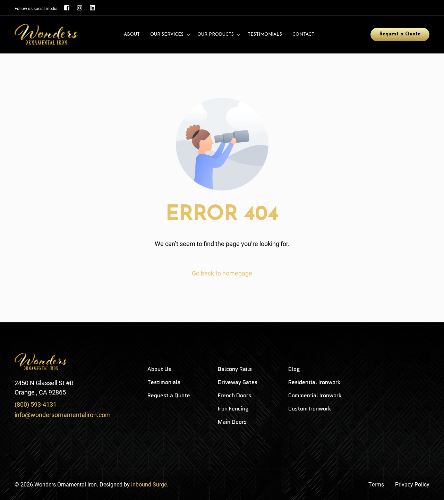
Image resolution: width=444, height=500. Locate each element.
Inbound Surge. (149, 484)
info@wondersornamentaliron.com (63, 414)
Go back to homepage (222, 273)
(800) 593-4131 (36, 404)
